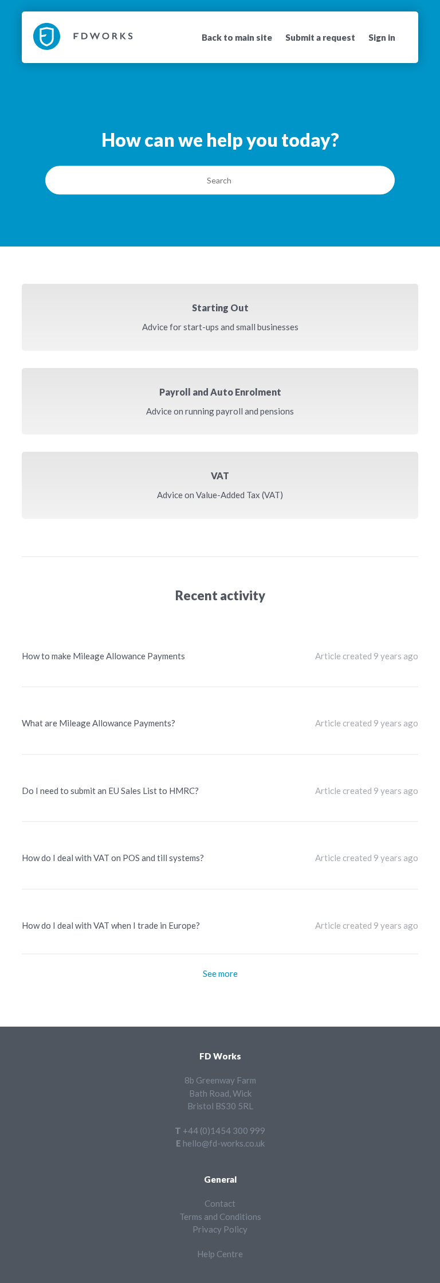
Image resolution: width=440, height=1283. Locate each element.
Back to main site (237, 37)
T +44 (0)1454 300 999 (220, 1130)
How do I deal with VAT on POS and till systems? (113, 857)
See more (220, 973)
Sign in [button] (381, 37)
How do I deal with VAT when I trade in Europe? (111, 925)
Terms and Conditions (220, 1216)
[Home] (83, 46)
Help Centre (220, 1254)
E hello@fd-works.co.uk (220, 1143)
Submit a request (320, 37)
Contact (220, 1203)
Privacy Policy (219, 1229)
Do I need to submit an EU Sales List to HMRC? (110, 790)
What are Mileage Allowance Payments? (98, 723)
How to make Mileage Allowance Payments (103, 656)
